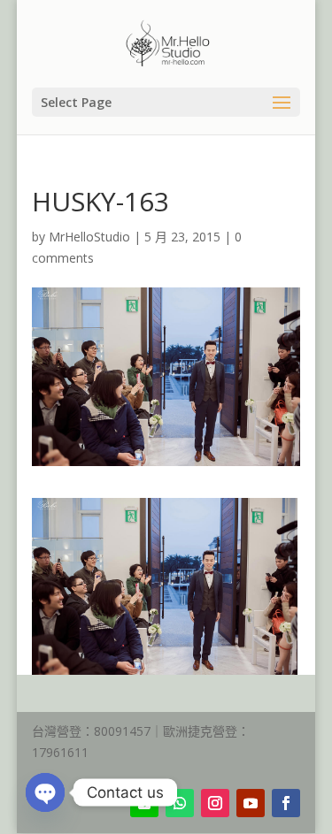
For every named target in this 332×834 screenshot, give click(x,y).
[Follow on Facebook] (286, 803)
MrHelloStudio (89, 236)
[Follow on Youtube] (250, 803)
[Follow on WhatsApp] (180, 803)
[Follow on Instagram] (215, 803)
